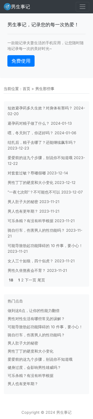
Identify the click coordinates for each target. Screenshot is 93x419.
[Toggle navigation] (82, 6)
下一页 (30, 280)
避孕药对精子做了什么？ (29, 123)
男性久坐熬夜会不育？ (27, 270)
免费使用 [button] (21, 61)
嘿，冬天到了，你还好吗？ (30, 132)
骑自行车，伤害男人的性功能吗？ (36, 230)
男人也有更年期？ (23, 211)
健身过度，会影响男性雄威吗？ (34, 367)
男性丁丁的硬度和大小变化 (30, 182)
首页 (26, 88)
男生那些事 (44, 88)
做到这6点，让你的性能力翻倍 (34, 310)
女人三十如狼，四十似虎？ (30, 260)
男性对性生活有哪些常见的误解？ (36, 318)
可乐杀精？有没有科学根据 (30, 220)
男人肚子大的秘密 (23, 201)
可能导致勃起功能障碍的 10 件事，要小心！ (45, 245)
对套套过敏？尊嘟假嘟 (27, 173)
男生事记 (20, 7)
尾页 (41, 280)
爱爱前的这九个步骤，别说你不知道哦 (40, 157)
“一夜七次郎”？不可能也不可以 (34, 192)
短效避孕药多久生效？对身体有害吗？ (40, 108)
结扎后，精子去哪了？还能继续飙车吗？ (42, 142)
